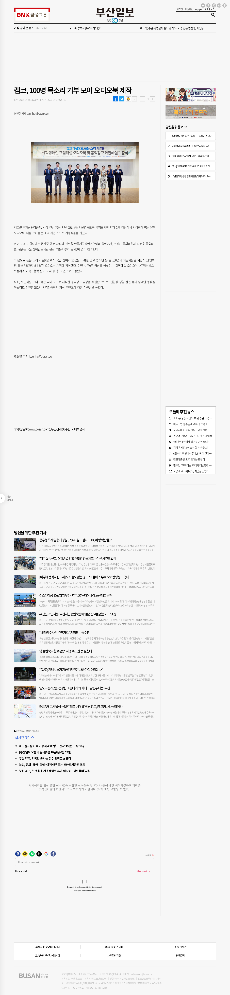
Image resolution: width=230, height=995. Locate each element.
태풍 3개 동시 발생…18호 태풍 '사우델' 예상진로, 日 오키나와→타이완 (80, 706)
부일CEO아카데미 (114, 947)
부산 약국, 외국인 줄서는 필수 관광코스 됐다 (45, 758)
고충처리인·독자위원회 (47, 955)
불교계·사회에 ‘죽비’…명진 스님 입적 (192, 436)
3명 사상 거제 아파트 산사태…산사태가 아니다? (192, 135)
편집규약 (180, 955)
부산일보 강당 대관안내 (47, 947)
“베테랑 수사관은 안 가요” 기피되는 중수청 (64, 632)
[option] (135, 28)
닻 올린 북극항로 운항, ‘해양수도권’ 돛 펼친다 (65, 651)
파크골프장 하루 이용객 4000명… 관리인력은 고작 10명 (51, 746)
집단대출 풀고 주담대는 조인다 (189, 459)
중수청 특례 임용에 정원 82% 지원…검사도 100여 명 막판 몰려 (75, 540)
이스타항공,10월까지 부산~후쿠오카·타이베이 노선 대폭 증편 (75, 595)
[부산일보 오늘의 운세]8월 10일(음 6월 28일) (45, 752)
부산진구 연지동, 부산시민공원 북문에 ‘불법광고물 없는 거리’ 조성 (77, 614)
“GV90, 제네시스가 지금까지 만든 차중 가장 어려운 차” (71, 669)
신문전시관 (180, 947)
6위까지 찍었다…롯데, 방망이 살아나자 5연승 (196, 453)
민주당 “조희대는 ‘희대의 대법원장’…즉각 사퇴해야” (200, 465)
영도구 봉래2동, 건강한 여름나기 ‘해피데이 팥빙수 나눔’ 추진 (74, 688)
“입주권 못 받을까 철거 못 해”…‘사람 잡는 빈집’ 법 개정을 (174, 28)
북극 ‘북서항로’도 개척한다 (88, 28)
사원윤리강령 (114, 955)
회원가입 (189, 9)
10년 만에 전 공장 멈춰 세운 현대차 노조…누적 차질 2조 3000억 (198, 176)
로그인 (180, 9)
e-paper (198, 9)
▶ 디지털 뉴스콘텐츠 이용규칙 (26, 731)
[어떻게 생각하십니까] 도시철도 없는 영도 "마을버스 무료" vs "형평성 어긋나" (84, 577)
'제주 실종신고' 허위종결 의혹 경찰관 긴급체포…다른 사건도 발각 (77, 558)
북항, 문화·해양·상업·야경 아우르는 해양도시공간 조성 (52, 764)
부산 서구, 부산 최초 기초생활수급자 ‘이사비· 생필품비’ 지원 (54, 771)
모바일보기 (209, 9)
